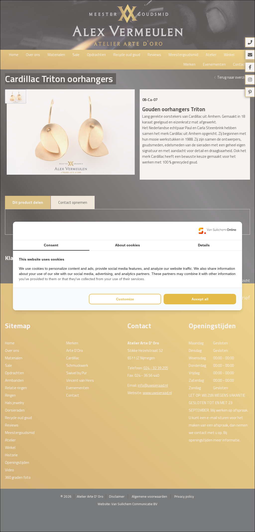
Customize (125, 299)
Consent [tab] (51, 245)
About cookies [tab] (127, 245)
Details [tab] (204, 245)
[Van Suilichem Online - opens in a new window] (217, 231)
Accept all (199, 299)
